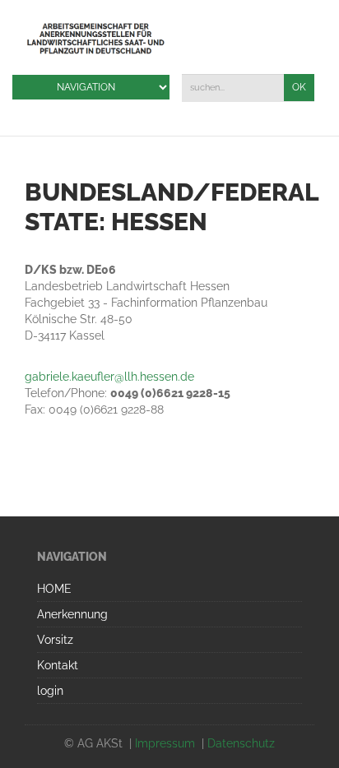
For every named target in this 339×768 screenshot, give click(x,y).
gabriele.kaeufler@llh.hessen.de (109, 376)
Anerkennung (72, 614)
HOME (54, 588)
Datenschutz (241, 743)
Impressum (165, 743)
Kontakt (57, 665)
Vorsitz (55, 639)
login (50, 690)
